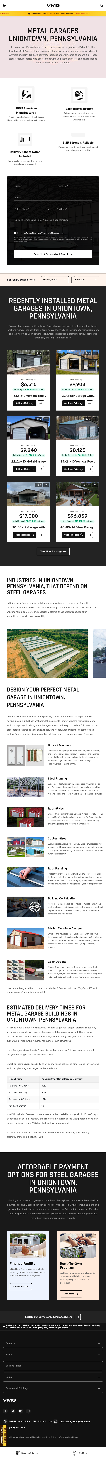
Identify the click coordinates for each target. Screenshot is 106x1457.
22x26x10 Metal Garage (28, 461)
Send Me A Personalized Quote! (51, 254)
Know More (18, 1286)
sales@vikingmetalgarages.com (74, 1421)
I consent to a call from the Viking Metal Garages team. (40, 233)
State (46, 277)
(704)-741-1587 (84, 988)
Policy (53, 1437)
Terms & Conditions (69, 1437)
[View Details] (41, 403)
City (75, 277)
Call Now (83, 1453)
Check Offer (50, 13)
